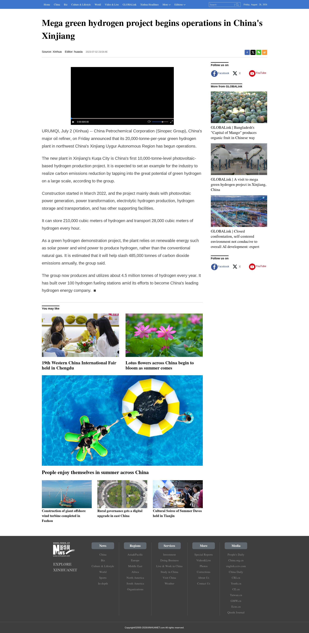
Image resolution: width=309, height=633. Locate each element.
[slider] (162, 122)
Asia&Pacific (135, 554)
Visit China (169, 577)
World (98, 4)
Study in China (169, 572)
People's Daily (236, 554)
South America (135, 583)
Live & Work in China (169, 566)
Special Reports (203, 554)
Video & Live (112, 4)
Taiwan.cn (236, 595)
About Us (203, 577)
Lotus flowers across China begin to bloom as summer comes (160, 365)
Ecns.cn (236, 606)
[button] (73, 122)
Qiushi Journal (235, 612)
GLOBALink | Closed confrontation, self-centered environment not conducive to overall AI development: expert (235, 239)
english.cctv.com (236, 566)
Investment (169, 554)
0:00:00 (80, 122)
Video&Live (203, 560)
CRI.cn (236, 577)
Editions (178, 4)
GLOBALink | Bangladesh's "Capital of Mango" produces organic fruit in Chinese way (234, 132)
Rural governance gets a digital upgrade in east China (119, 513)
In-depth (103, 583)
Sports (103, 577)
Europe (135, 560)
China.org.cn (235, 560)
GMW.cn (236, 601)
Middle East (135, 566)
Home (47, 4)
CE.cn (236, 589)
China (57, 4)
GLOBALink (129, 4)
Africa (135, 572)
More (165, 4)
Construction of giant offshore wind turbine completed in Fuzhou (64, 515)
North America (135, 577)
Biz (65, 4)
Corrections (203, 572)
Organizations (135, 589)
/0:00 (86, 122)
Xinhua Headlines (149, 4)
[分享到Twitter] (253, 52)
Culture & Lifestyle (81, 4)
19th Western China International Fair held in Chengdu (79, 365)
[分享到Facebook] (247, 52)
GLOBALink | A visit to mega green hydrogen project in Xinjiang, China (238, 184)
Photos (204, 566)
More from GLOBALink (226, 86)
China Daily (236, 572)
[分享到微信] (258, 52)
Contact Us (203, 583)
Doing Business (169, 560)
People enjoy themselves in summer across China (95, 472)
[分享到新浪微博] (264, 52)
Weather (169, 583)
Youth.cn (236, 583)
